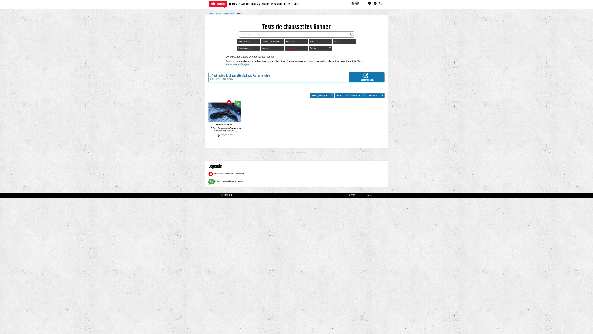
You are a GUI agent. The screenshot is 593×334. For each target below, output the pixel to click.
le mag (233, 4)
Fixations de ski (293, 41)
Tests (218, 14)
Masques (314, 41)
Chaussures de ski (270, 41)
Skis (336, 41)
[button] (375, 3)
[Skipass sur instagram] (357, 4)
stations (244, 4)
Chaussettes (229, 14)
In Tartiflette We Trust (285, 4)
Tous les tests (244, 41)
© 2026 (352, 195)
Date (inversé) (318, 95)
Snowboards (243, 48)
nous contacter (365, 195)
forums (255, 4)
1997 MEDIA (226, 195)
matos (265, 4)
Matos (211, 14)
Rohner (239, 14)
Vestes (265, 48)
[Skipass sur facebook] (353, 4)
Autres (313, 48)
